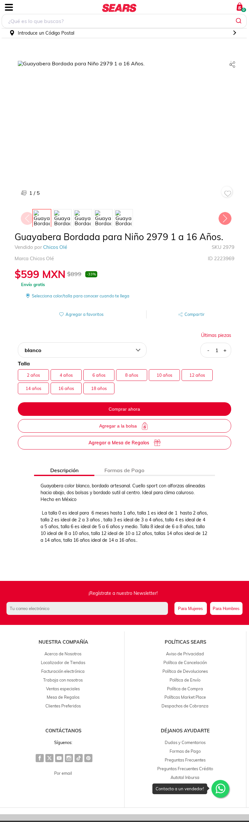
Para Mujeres (190, 608)
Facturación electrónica (63, 671)
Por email (63, 773)
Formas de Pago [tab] (124, 470)
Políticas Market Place (185, 697)
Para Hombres (226, 608)
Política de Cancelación (185, 662)
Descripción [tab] (64, 470)
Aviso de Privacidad (185, 653)
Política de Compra (185, 688)
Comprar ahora (124, 409)
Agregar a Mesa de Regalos (119, 443)
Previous (26, 217)
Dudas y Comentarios (185, 742)
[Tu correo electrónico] (88, 608)
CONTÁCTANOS (63, 731)
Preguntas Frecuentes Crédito (185, 768)
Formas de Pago (185, 751)
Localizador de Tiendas (63, 662)
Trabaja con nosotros (63, 680)
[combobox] (124, 21)
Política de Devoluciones (185, 671)
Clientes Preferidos (63, 705)
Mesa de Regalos (63, 697)
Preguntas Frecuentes (185, 759)
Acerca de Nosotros (62, 653)
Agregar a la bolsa (118, 425)
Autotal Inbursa (185, 777)
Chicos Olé (55, 247)
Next (224, 217)
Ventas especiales (63, 688)
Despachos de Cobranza (184, 705)
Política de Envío (185, 680)
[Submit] (239, 21)
